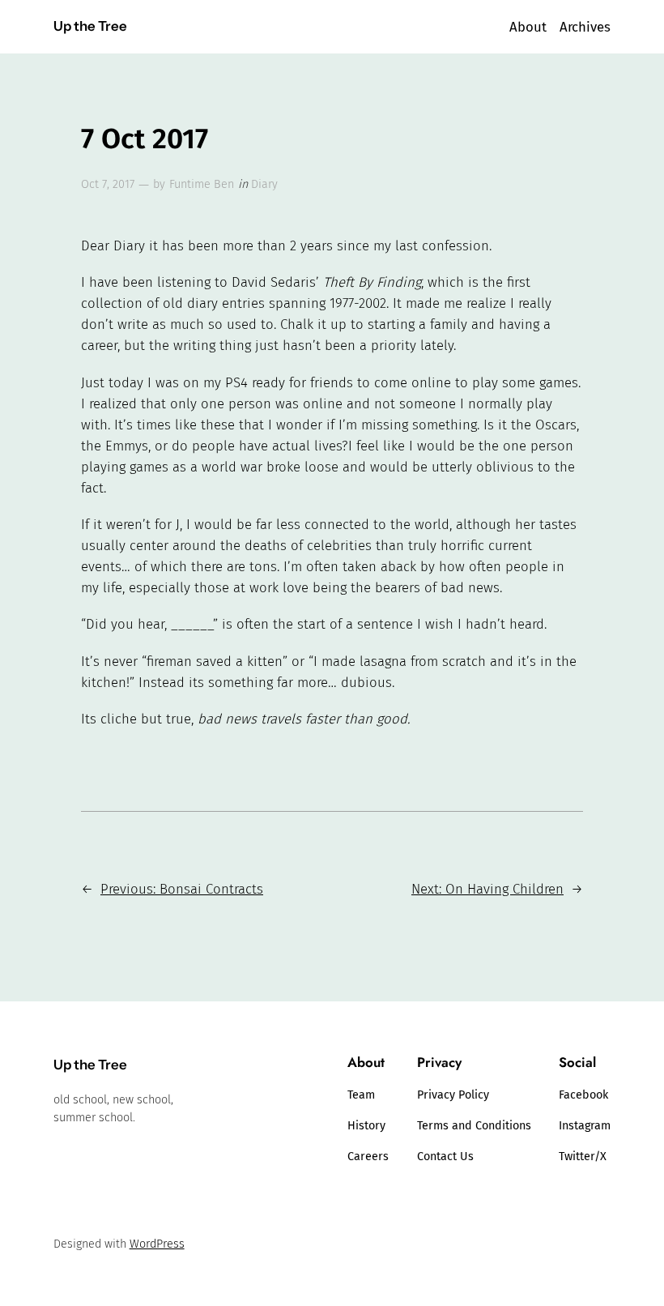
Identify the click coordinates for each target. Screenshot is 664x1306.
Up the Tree (90, 26)
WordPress (157, 1244)
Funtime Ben (201, 184)
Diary (264, 184)
